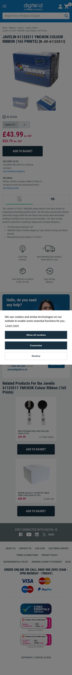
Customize (36, 345)
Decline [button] (36, 356)
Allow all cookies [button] (36, 335)
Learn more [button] (12, 325)
